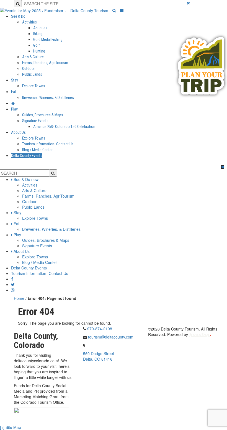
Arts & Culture (33, 57)
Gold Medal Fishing (48, 39)
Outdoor (28, 68)
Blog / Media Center (37, 150)
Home (19, 298)
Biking (37, 34)
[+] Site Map (10, 427)
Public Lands (32, 74)
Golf (36, 45)
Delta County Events (26, 155)
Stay (14, 80)
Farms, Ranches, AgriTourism (45, 63)
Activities (29, 22)
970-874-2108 (99, 328)
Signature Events (35, 121)
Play (14, 109)
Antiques (40, 28)
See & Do (18, 16)
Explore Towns (33, 86)
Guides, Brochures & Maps (42, 115)
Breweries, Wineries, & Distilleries (48, 97)
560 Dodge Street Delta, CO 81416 (98, 356)
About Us (18, 132)
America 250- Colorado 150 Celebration (64, 126)
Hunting (39, 51)
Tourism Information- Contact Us (48, 144)
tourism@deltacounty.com (110, 337)
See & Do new (26, 179)
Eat (13, 92)
